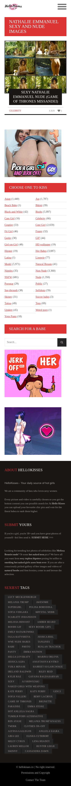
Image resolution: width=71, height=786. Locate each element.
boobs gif (14, 627)
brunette (45, 701)
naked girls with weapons (26, 686)
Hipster (8, 251)
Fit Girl (9, 231)
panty (12, 652)
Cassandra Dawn (37, 751)
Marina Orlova (48, 657)
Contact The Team (35, 780)
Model (8, 264)
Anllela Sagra (49, 731)
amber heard (46, 622)
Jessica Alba (16, 661)
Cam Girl (10, 218)
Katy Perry (38, 691)
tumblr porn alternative (25, 716)
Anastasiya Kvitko (45, 661)
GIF (38, 238)
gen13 (57, 691)
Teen (38, 303)
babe (11, 646)
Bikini (39, 205)
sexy (11, 681)
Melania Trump (18, 602)
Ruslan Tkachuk (49, 646)
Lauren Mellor (18, 746)
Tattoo (8, 303)
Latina (8, 257)
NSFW (8, 277)
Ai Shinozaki (30, 681)
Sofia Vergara (18, 612)
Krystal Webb (45, 612)
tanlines (44, 641)
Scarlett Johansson (22, 617)
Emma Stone (36, 706)
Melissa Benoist (19, 622)
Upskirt (8, 310)
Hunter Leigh (45, 746)
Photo (26, 646)
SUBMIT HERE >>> (42, 537)
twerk (12, 726)
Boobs (39, 211)
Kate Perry (15, 691)
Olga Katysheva (19, 637)
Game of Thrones (20, 701)
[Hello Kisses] (28, 6)
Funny (39, 231)
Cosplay (9, 225)
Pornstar (9, 283)
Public (39, 283)
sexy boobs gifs (40, 627)
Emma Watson (33, 652)
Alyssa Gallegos (19, 731)
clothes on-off (34, 726)
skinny (13, 751)
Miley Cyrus (16, 741)
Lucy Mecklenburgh (22, 597)
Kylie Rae (14, 676)
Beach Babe (11, 205)
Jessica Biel (46, 637)
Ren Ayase (15, 721)
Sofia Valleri (17, 696)
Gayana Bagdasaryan (44, 676)
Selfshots (40, 290)
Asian (8, 198)
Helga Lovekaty (19, 657)
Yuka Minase (17, 666)
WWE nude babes (19, 641)
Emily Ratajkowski (21, 632)
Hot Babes (41, 251)
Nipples (9, 270)
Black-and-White (14, 211)
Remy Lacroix (43, 696)
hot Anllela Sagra (21, 711)
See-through (11, 290)
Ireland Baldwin (19, 671)
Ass (37, 198)
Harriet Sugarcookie (48, 666)
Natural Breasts (44, 264)
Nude (38, 277)
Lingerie (40, 257)
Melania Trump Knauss (45, 721)
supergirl (15, 607)
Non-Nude (41, 270)
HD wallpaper (43, 244)
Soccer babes (42, 296)
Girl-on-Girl (11, 244)
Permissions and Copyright (35, 772)
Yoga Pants (10, 316)
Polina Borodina (40, 607)
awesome (42, 602)
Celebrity (15, 110)
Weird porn (42, 310)
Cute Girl (41, 225)
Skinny (8, 296)
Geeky (8, 238)
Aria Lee (13, 736)
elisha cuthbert (38, 736)
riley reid (46, 671)
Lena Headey (41, 741)
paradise (14, 706)
